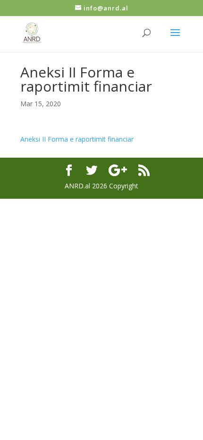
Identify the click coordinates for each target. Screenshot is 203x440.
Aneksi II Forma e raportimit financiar (77, 139)
